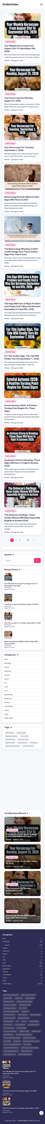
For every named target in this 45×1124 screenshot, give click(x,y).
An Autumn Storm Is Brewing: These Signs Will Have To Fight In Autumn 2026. (22, 463)
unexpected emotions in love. (31, 1041)
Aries (6, 659)
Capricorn (7, 671)
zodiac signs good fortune (13, 746)
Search (8, 554)
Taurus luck (17, 1041)
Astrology (7, 663)
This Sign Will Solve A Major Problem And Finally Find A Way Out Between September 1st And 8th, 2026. (22, 306)
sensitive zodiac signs (29, 1038)
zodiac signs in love (28, 746)
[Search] (37, 560)
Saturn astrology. (22, 742)
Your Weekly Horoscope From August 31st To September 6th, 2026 (20, 48)
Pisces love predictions (10, 1031)
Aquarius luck (18, 998)
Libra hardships (34, 1021)
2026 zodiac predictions (28, 995)
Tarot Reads (8, 706)
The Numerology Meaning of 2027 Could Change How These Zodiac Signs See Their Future (21, 252)
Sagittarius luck (36, 1031)
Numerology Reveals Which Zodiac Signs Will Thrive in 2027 (21, 642)
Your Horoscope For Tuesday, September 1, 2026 (22, 623)
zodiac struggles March (24, 1054)
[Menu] (41, 4)
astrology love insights (10, 1005)
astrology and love (9, 1001)
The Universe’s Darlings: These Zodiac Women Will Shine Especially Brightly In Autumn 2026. (22, 518)
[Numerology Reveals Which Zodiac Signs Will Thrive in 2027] (8, 635)
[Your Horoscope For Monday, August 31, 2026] (8, 598)
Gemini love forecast (9, 1018)
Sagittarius (8, 698)
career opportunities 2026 (11, 1011)
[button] (33, 540)
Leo (5, 683)
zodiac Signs (10, 41)
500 (28, 540)
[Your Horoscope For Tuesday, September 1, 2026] (8, 616)
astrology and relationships (24, 1001)
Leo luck (24, 1021)
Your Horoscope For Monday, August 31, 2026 (21, 604)
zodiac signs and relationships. (29, 1047)
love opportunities (20, 1024)
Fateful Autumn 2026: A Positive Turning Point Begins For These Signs (20, 408)
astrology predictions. (12, 736)
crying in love (25, 1011)
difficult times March (9, 1014)
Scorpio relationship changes (12, 1038)
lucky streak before (33, 1024)
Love (6, 691)
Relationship (8, 695)
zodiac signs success (9, 1054)
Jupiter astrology (10, 739)
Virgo (6, 714)
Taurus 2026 (33, 742)
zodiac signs (27, 1044)
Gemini (6, 679)
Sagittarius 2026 (10, 742)
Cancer (6, 667)
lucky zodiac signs (23, 739)
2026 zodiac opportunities (11, 995)
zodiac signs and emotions (11, 1047)
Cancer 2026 (24, 736)
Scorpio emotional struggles (24, 1034)
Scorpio (7, 702)
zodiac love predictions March (12, 1044)
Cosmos (7, 675)
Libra (6, 687)
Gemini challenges (35, 1014)
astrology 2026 (21, 733)
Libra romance (8, 1024)
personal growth (21, 1028)
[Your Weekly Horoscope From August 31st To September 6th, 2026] (8, 577)
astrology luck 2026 (24, 1005)
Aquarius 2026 (10, 733)
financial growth (22, 1014)
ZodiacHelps (11, 4)
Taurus (6, 710)
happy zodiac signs (23, 1018)
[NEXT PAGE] (33, 540)
